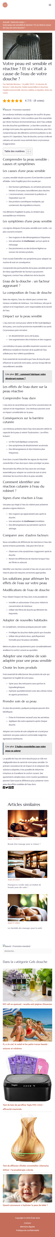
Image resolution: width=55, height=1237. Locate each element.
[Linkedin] (12, 788)
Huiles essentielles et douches (35, 87)
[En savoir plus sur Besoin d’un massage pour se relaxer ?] (27, 823)
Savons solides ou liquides (32, 90)
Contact (27, 1223)
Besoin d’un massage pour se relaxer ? (24, 844)
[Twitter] (7, 788)
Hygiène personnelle (11, 90)
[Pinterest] (9, 788)
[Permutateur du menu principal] (50, 5)
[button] (16, 109)
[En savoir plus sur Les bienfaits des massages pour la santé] (27, 907)
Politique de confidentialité (27, 1230)
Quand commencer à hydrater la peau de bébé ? (25, 1205)
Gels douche (15, 87)
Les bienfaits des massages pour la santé (25, 928)
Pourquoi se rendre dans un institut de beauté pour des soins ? (24, 886)
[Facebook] (4, 788)
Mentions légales (27, 1227)
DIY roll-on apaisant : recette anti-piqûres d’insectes (27, 1004)
